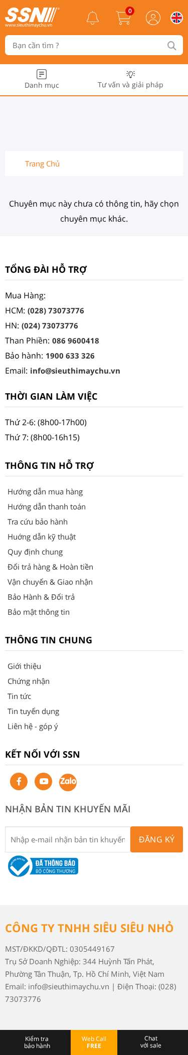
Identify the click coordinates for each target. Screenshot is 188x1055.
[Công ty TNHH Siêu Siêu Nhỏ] (32, 24)
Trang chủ (42, 163)
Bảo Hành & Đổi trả (41, 597)
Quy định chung (35, 552)
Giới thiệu (24, 666)
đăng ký (157, 839)
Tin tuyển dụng (33, 711)
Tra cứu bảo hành (38, 521)
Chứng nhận (29, 681)
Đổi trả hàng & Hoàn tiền (50, 567)
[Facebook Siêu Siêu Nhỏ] (19, 781)
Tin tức (19, 696)
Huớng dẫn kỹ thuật (42, 537)
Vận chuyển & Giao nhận (50, 582)
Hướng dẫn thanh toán (47, 506)
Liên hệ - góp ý (33, 726)
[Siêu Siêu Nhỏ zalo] (68, 782)
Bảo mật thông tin (39, 612)
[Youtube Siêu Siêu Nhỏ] (43, 781)
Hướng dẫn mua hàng (45, 491)
